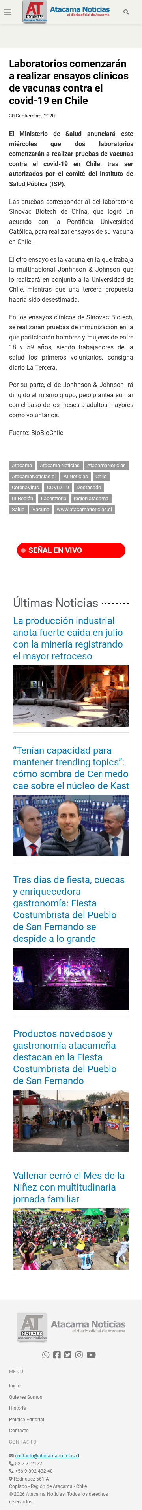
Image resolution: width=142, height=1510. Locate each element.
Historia (17, 1408)
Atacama (22, 465)
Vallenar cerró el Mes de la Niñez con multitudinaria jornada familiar (69, 1187)
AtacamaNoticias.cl (34, 476)
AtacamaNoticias (106, 465)
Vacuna (40, 509)
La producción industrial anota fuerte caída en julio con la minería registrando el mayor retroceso (68, 638)
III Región (22, 498)
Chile (100, 476)
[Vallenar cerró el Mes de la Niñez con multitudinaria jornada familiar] (71, 1239)
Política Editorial (26, 1419)
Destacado (89, 487)
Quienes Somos (25, 1397)
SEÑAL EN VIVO (54, 550)
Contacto (19, 1430)
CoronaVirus (25, 487)
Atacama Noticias (60, 465)
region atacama (91, 498)
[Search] (126, 12)
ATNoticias (76, 476)
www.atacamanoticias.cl (84, 509)
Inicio (15, 1386)
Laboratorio (53, 498)
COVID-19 (58, 487)
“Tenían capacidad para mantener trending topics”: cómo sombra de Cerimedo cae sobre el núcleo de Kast (71, 768)
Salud (18, 509)
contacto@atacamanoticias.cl (47, 1456)
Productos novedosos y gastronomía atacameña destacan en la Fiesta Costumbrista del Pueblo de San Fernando (65, 1057)
